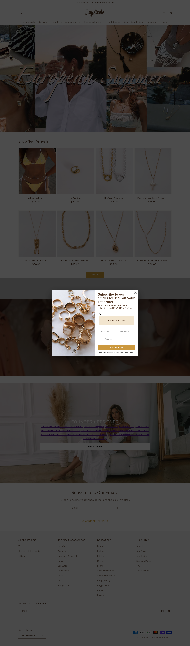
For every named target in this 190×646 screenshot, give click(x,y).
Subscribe (116, 347)
